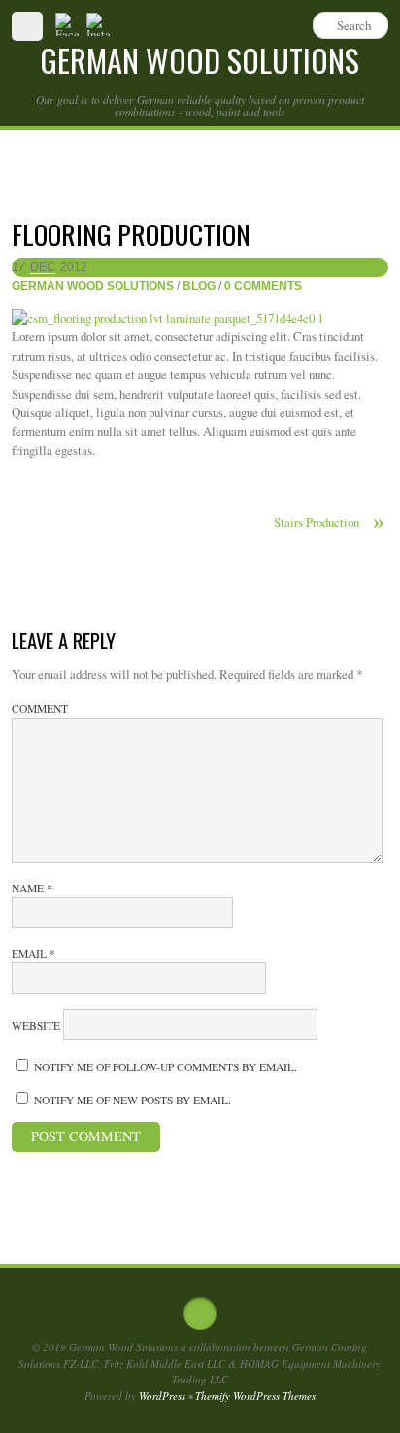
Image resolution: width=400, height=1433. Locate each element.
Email (33, 953)
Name (32, 888)
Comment (40, 708)
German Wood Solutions (93, 285)
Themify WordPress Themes (255, 1395)
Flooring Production (131, 234)
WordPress (162, 1395)
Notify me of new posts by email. (132, 1100)
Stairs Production (329, 522)
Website (36, 1025)
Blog (199, 285)
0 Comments (263, 285)
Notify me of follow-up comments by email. (165, 1067)
